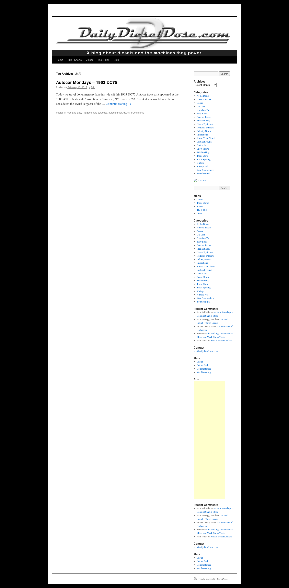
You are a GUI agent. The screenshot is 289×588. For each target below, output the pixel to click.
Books (200, 102)
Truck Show (202, 155)
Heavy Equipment (205, 123)
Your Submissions (205, 169)
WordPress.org (204, 372)
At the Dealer (203, 95)
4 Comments (137, 112)
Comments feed (204, 368)
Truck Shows (74, 60)
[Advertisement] (209, 440)
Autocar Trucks (204, 99)
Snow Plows (203, 148)
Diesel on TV (203, 109)
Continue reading (118, 104)
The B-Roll (104, 60)
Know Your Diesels (206, 138)
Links (116, 60)
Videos (90, 60)
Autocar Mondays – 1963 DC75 (86, 82)
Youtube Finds (204, 173)
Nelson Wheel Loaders (221, 340)
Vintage (200, 162)
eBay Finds (202, 113)
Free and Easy (74, 112)
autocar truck (115, 112)
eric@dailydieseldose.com (206, 351)
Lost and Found (204, 141)
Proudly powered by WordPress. (213, 578)
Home (59, 60)
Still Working (203, 152)
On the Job (202, 145)
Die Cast (201, 106)
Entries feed (202, 365)
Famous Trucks (204, 116)
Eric (93, 87)
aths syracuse (100, 112)
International (202, 134)
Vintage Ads (203, 166)
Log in (200, 361)
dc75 (126, 112)
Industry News (204, 131)
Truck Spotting (204, 159)
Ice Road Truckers (205, 127)
